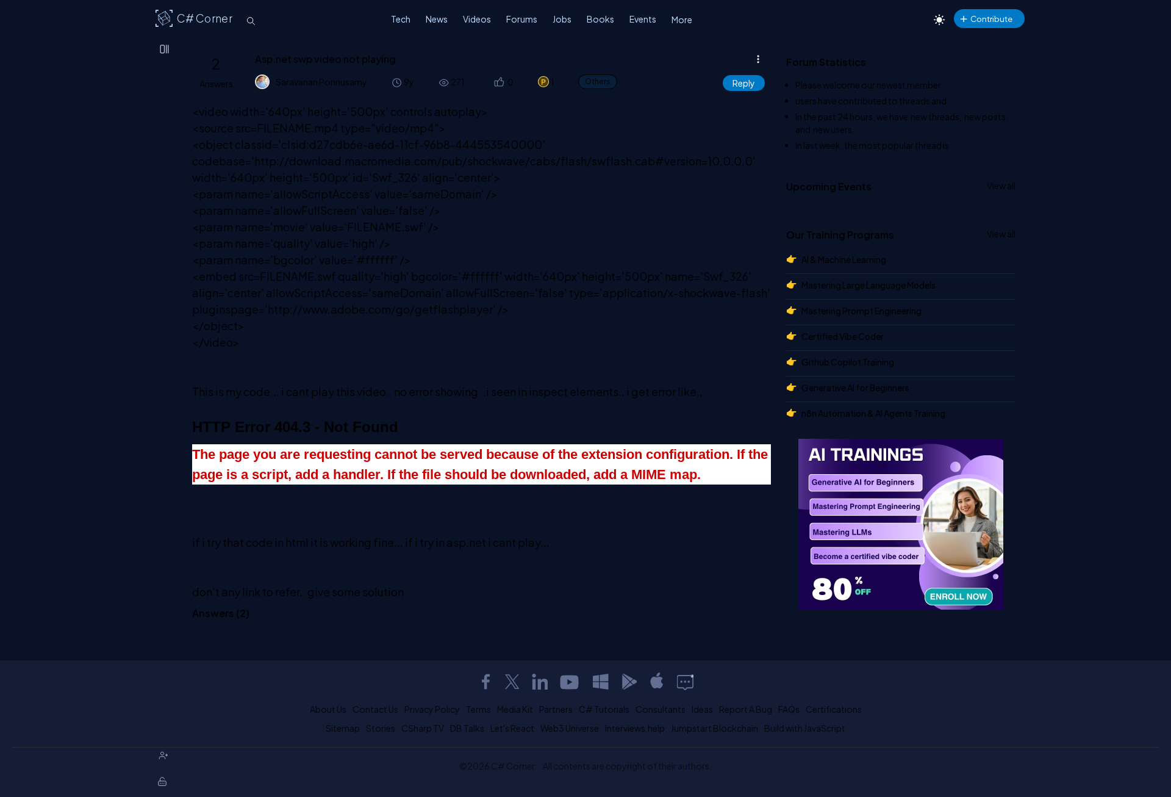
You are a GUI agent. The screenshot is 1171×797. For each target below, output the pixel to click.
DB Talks (467, 728)
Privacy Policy (432, 709)
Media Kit (515, 709)
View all (1001, 185)
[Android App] (629, 682)
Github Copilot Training (847, 361)
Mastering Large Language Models (868, 284)
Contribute (991, 18)
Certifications (834, 709)
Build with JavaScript (804, 728)
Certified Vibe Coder (842, 336)
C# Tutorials (604, 709)
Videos (477, 18)
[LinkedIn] (540, 682)
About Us (328, 709)
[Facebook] (485, 682)
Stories (380, 728)
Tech (400, 18)
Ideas (702, 709)
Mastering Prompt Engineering (861, 310)
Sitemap (343, 728)
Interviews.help (635, 728)
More (681, 19)
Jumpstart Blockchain (714, 728)
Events (642, 18)
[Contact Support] (685, 682)
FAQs (789, 709)
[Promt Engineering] (900, 524)
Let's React (512, 728)
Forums (521, 18)
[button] (498, 82)
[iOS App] (657, 682)
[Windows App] (601, 682)
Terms (478, 709)
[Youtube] (570, 682)
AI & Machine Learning (843, 259)
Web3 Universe (569, 728)
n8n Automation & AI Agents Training (873, 413)
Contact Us (375, 709)
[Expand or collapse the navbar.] (165, 50)
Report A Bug (745, 709)
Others (598, 81)
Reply (743, 83)
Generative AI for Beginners (855, 387)
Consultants (661, 709)
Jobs (562, 18)
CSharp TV (422, 728)
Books (600, 18)
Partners (556, 709)
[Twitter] (512, 682)
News (437, 18)
